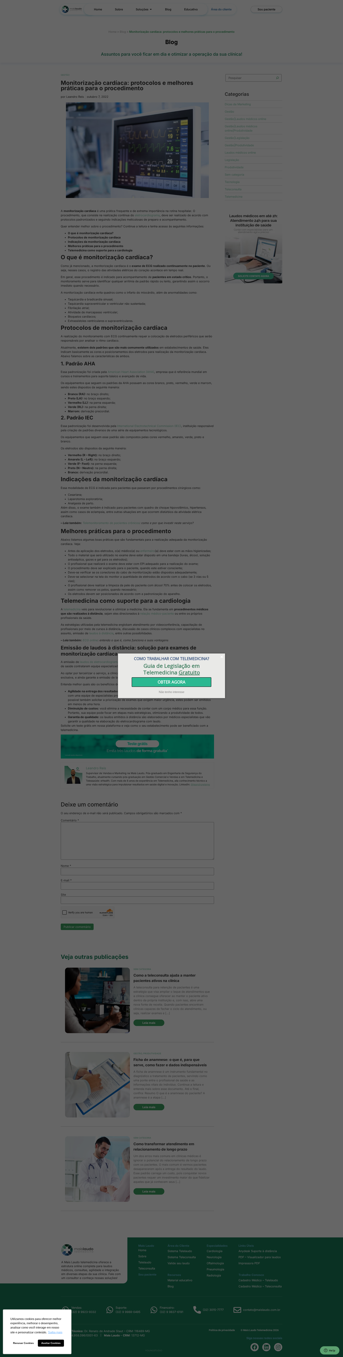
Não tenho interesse (171, 691)
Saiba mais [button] (55, 1332)
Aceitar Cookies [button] (51, 1343)
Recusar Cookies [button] (23, 1343)
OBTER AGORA (171, 682)
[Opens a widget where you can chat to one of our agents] (329, 1350)
